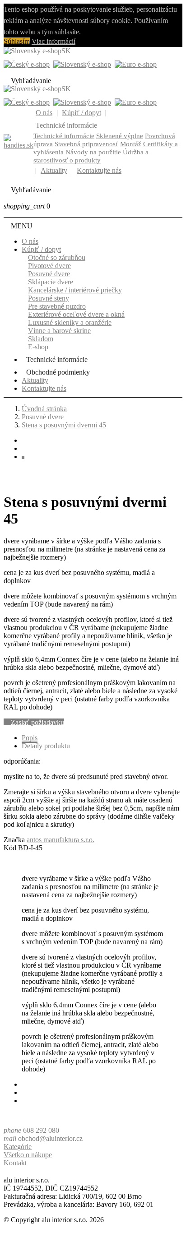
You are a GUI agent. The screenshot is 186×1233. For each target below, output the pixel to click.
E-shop (38, 347)
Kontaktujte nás (99, 170)
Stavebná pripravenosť (86, 144)
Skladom (40, 339)
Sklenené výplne (119, 135)
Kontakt (15, 1163)
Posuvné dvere (49, 274)
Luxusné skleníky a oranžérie (70, 322)
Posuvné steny (48, 298)
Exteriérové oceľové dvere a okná (76, 314)
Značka (14, 840)
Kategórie (18, 1146)
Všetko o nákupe (28, 1155)
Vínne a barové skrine (59, 330)
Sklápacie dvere (50, 282)
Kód (11, 848)
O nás (44, 112)
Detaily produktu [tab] (46, 746)
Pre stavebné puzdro (57, 306)
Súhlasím (17, 41)
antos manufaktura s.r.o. (60, 840)
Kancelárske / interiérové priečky (75, 290)
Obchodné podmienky (58, 372)
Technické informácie (63, 135)
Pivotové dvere (49, 265)
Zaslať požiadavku (34, 722)
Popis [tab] (29, 738)
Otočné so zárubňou (56, 257)
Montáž (130, 144)
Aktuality (54, 170)
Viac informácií (53, 41)
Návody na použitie (93, 152)
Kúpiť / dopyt (81, 112)
